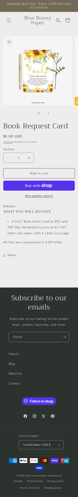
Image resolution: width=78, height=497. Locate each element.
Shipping (8, 142)
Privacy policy (55, 481)
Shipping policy (53, 488)
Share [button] (12, 255)
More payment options (39, 196)
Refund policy (35, 481)
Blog (12, 364)
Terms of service (30, 488)
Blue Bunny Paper (36, 475)
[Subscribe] (64, 337)
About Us (15, 373)
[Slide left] (29, 113)
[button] (8, 20)
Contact (14, 383)
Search (14, 354)
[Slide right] (48, 113)
